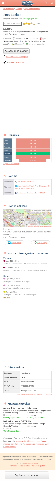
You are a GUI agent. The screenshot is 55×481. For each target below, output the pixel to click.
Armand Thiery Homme (13, 408)
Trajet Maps (42, 243)
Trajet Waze (16, 243)
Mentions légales (16, 466)
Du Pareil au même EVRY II (15, 421)
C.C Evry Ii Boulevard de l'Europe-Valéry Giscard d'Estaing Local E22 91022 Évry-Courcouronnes (26, 31)
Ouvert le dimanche (12, 24)
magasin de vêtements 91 (14, 444)
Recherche (52, 3)
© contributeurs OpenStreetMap (41, 210)
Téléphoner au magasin (26, 181)
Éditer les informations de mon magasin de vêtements (34, 394)
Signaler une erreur (11, 164)
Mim (29, 421)
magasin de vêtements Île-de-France (31, 441)
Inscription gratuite (38, 466)
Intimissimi (32, 408)
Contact (27, 466)
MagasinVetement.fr (30, 463)
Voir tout (6, 297)
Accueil (3, 3)
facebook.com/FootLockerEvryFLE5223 (31, 193)
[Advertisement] (27, 99)
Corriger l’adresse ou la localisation (39, 226)
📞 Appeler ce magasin (26, 475)
